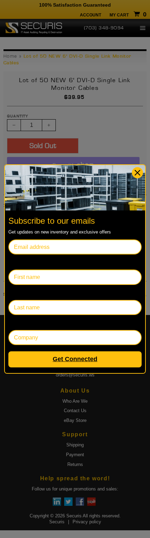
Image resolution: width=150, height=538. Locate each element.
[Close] (137, 172)
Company (20, 322)
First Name (22, 262)
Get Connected (75, 359)
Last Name (21, 292)
